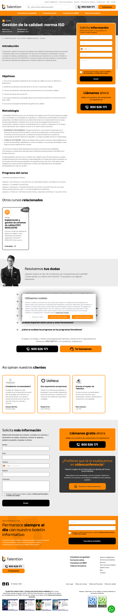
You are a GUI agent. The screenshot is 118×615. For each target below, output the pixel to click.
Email (4, 453)
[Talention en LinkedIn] (3, 583)
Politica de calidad (110, 584)
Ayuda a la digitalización (51, 2)
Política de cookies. (80, 534)
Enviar (96, 79)
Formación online (49, 13)
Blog (108, 2)
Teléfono (5, 462)
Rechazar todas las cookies (59, 317)
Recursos (76, 2)
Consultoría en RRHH (70, 13)
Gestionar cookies (37, 317)
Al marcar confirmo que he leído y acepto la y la (93, 533)
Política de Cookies (81, 584)
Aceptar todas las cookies (82, 317)
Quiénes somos (101, 2)
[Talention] (11, 6)
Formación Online (10, 38)
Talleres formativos (93, 13)
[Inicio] (2, 38)
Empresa (5, 470)
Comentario (6, 479)
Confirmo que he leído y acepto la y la (97, 72)
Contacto (113, 2)
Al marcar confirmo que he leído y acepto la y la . (27, 494)
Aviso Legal (69, 584)
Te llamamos (107, 7)
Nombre (4, 445)
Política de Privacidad (40, 494)
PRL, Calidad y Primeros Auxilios (28, 38)
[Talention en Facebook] (7, 583)
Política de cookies (102, 73)
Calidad (42, 38)
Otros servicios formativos (88, 2)
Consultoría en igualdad (27, 13)
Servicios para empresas (66, 2)
